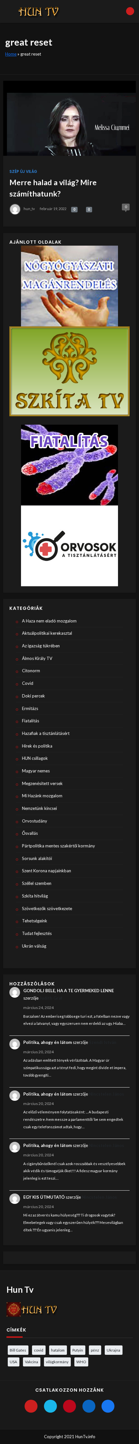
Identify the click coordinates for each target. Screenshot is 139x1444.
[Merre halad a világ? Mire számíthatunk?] (69, 118)
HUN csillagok (35, 758)
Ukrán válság (34, 946)
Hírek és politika (37, 746)
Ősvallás (30, 833)
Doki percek (33, 695)
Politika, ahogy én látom (47, 1042)
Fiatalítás (30, 720)
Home (10, 54)
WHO (81, 1361)
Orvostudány (34, 820)
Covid (27, 683)
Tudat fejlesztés (37, 933)
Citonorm (31, 670)
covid (38, 1350)
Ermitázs (30, 708)
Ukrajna (113, 1350)
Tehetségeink (34, 920)
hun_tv (29, 209)
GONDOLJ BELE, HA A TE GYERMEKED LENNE (68, 990)
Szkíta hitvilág (35, 895)
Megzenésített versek (42, 783)
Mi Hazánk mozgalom (42, 795)
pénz (95, 1350)
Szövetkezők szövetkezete (47, 908)
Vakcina (31, 1361)
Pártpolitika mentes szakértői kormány (58, 845)
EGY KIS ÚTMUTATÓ (44, 1197)
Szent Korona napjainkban (46, 870)
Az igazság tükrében (41, 645)
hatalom (58, 1350)
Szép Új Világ (23, 171)
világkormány (57, 1361)
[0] (71, 208)
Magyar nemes (36, 770)
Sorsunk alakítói (37, 858)
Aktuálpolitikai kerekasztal (47, 633)
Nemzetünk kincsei (39, 808)
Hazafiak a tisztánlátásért (46, 733)
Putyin (77, 1350)
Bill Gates (18, 1350)
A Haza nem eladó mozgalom (49, 620)
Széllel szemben (36, 883)
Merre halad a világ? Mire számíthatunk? (53, 188)
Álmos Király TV (37, 658)
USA (13, 1361)
